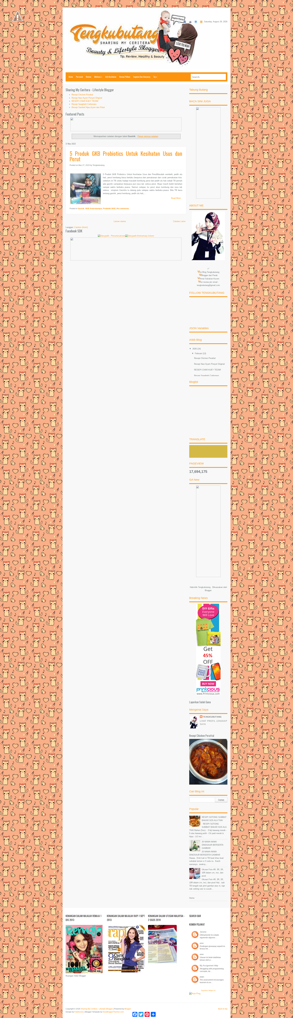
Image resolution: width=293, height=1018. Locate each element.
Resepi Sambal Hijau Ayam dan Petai (88, 107)
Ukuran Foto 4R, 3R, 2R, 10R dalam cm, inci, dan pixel (213, 872)
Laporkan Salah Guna (200, 702)
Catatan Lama (179, 221)
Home (71, 76)
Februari (199, 353)
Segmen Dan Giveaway (141, 76)
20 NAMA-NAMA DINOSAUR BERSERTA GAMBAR (212, 845)
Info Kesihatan (110, 76)
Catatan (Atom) (81, 227)
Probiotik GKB (109, 209)
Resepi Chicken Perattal (82, 95)
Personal (79, 76)
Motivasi (98, 76)
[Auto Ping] (194, 993)
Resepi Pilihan (124, 76)
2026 (194, 349)
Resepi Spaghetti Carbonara (84, 104)
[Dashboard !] (17, 30)
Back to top (222, 1009)
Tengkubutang (212, 717)
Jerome (203, 932)
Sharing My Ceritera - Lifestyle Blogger (97, 1009)
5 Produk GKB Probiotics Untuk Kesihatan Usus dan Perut (126, 156)
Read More (176, 198)
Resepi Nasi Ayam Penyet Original (87, 98)
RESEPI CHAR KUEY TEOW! (85, 101)
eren (202, 943)
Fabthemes (79, 1012)
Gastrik (81, 209)
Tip (155, 76)
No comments (123, 209)
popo (202, 977)
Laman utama (120, 221)
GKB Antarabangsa (93, 209)
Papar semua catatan (147, 136)
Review (88, 76)
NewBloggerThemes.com (113, 1012)
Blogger (208, 590)
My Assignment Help (209, 965)
